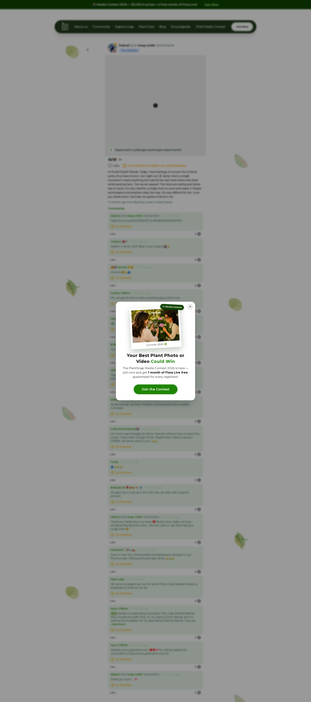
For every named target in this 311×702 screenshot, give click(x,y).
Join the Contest (156, 389)
